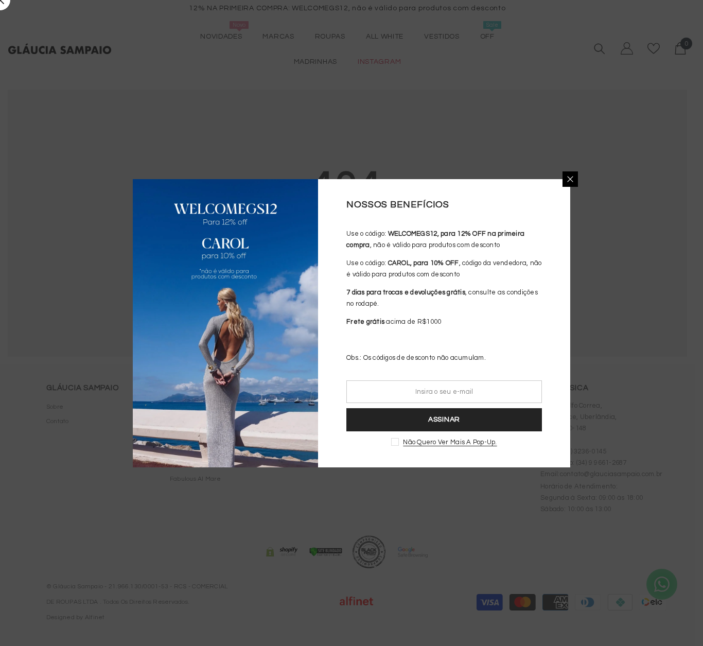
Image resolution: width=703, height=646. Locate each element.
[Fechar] (570, 179)
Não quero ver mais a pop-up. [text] (450, 442)
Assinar (444, 419)
